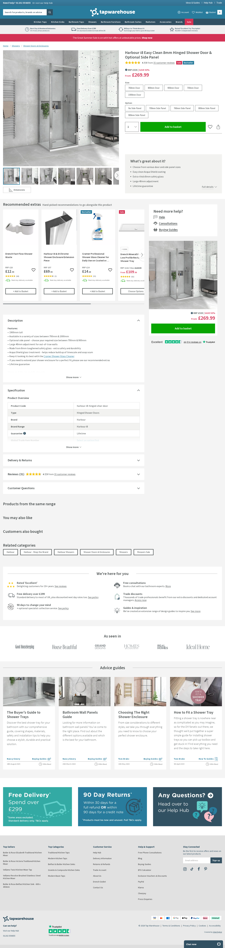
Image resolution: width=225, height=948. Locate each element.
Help (162, 217)
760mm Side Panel (182, 108)
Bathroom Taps (76, 22)
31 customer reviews (164, 62)
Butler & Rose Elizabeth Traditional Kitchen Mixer (22, 854)
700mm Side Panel (157, 108)
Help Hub (208, 2)
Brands (179, 22)
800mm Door (154, 87)
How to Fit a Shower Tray (193, 712)
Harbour (10, 552)
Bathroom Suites (133, 22)
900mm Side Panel (136, 115)
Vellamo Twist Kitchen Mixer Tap (17, 869)
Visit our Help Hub (11, 930)
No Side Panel (134, 108)
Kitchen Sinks (58, 22)
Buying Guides (168, 229)
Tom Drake (123, 758)
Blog (140, 858)
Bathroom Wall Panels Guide (80, 714)
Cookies (202, 925)
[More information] (24, 433)
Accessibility (215, 925)
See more (196, 611)
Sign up (216, 860)
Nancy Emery (13, 758)
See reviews (61, 586)
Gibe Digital (217, 932)
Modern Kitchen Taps (57, 858)
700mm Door (193, 87)
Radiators (151, 22)
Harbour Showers (66, 552)
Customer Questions (21, 488)
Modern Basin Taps (56, 875)
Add (24, 291)
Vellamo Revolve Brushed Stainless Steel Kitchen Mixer (22, 877)
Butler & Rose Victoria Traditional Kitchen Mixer (21, 862)
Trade (219, 2)
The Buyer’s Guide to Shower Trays (23, 714)
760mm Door (134, 87)
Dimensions (22, 190)
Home (5, 45)
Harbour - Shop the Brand (36, 552)
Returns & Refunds (101, 864)
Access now (140, 600)
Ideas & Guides (193, 2)
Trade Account (99, 870)
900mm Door (173, 87)
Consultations (168, 223)
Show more (72, 377)
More (168, 586)
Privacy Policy (189, 925)
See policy (93, 597)
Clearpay (142, 893)
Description (15, 320)
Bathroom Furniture (110, 22)
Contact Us (98, 887)
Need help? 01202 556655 (28, 3)
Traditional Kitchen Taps (59, 852)
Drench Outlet (99, 881)
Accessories (165, 22)
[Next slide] (116, 175)
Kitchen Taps (40, 22)
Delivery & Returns (20, 460)
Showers (92, 22)
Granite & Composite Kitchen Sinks (64, 870)
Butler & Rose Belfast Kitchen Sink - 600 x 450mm (21, 885)
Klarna (141, 887)
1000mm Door (134, 94)
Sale (189, 22)
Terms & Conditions (171, 925)
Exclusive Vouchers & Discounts (152, 875)
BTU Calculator (144, 870)
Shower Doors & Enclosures (36, 45)
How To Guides (208, 759)
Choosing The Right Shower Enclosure (133, 714)
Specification (16, 390)
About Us (97, 875)
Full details (208, 186)
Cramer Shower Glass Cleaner (59, 356)
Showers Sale (143, 552)
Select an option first (88, 440)
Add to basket (184, 127)
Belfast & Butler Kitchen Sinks (61, 864)
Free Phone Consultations (150, 852)
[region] (73, 257)
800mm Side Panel (206, 108)
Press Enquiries (145, 899)
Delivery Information (102, 858)
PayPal (141, 881)
